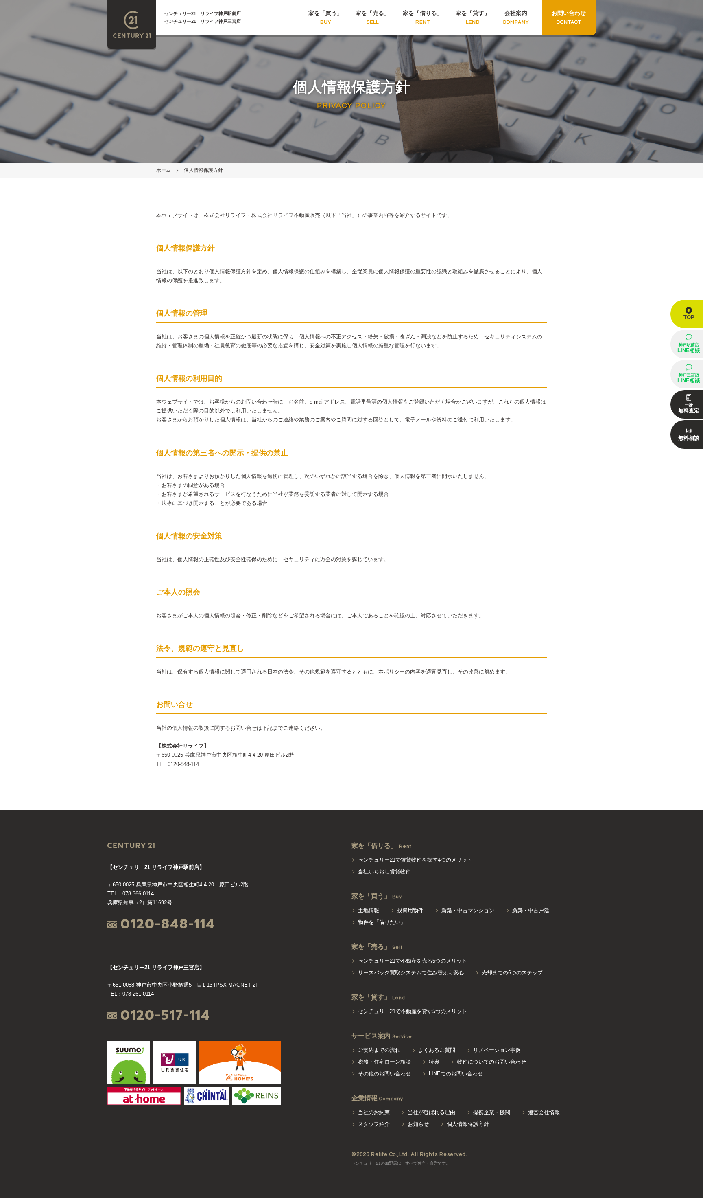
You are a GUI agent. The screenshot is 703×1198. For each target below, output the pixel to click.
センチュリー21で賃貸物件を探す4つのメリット (415, 860)
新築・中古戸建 (530, 910)
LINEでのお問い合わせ (456, 1074)
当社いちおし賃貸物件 (384, 872)
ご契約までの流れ (379, 1050)
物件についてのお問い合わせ (491, 1062)
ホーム (163, 170)
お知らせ (418, 1124)
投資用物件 (410, 910)
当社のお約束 (374, 1112)
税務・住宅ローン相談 (384, 1062)
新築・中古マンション (467, 910)
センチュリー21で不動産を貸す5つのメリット (412, 1011)
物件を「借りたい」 (382, 922)
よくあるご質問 (436, 1050)
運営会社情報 (544, 1112)
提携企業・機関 (491, 1112)
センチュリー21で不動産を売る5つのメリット (412, 961)
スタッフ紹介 (374, 1124)
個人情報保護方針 (203, 170)
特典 (434, 1062)
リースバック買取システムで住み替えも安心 (411, 973)
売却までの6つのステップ (512, 973)
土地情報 (368, 910)
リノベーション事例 (497, 1050)
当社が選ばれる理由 (431, 1112)
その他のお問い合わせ (384, 1074)
